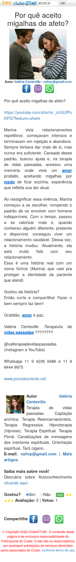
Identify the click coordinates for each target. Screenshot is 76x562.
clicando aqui (15, 483)
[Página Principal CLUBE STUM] (19, 3)
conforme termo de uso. (58, 550)
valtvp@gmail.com (57, 81)
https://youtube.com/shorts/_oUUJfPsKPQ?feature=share (38, 115)
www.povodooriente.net (25, 378)
